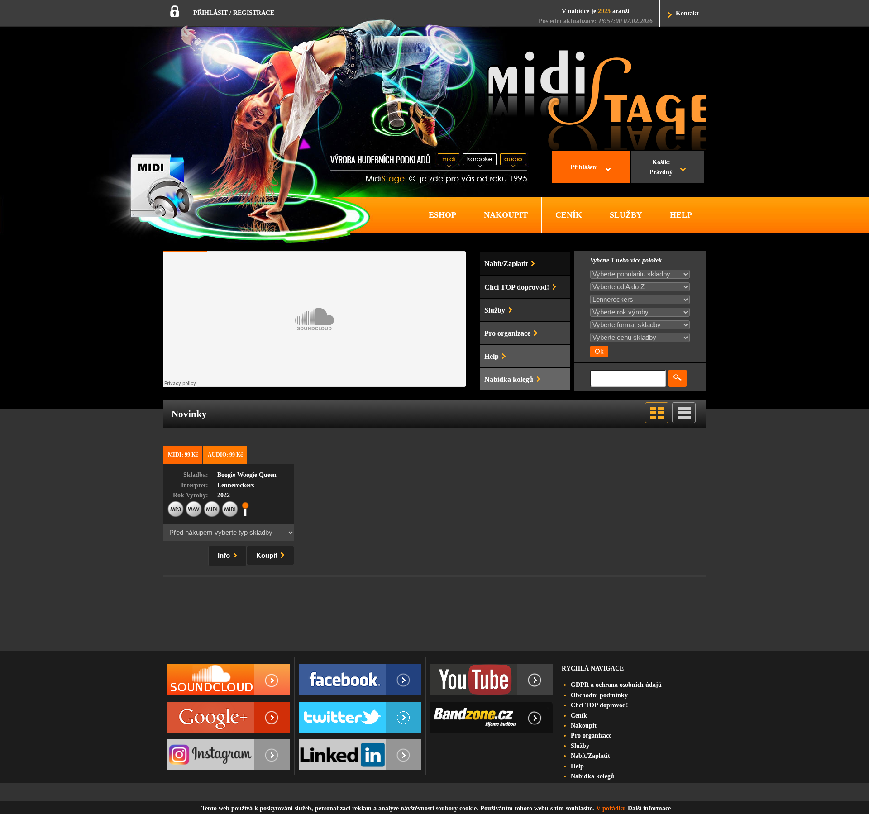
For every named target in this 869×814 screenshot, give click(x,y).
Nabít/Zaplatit (590, 755)
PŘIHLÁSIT (210, 13)
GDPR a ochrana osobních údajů (616, 684)
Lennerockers (235, 485)
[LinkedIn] (360, 754)
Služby (580, 746)
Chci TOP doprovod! (599, 705)
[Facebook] (360, 679)
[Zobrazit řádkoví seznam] (684, 421)
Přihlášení (584, 167)
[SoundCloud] (228, 679)
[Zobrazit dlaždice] (656, 421)
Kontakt (687, 13)
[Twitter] (360, 717)
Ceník (579, 715)
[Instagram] (228, 754)
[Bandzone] (491, 717)
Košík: (661, 167)
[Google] (228, 717)
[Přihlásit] (174, 11)
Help (577, 766)
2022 (223, 495)
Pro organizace (591, 735)
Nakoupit (584, 725)
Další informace (649, 808)
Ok (599, 351)
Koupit (267, 555)
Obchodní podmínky (599, 695)
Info (225, 555)
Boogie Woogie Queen (247, 474)
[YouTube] (491, 679)
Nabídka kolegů (592, 776)
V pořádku (611, 808)
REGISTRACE (253, 13)
